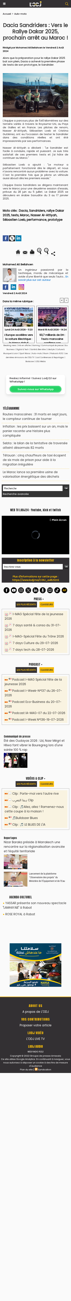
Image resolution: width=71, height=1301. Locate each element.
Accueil (7, 13)
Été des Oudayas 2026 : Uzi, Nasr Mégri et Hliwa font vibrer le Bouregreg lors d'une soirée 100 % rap (34, 745)
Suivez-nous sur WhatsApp (36, 389)
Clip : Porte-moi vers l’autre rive (35, 793)
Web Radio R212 (35, 1051)
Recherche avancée (16, 494)
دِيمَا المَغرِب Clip (22, 800)
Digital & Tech (22, 349)
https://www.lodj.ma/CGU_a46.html (35, 580)
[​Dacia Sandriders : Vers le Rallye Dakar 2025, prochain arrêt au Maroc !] (35, 74)
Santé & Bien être (38, 349)
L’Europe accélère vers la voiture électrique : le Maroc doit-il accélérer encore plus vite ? (18, 337)
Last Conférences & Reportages (50, 357)
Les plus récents (26, 604)
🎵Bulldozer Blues (25, 818)
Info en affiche (24, 345)
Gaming (36, 345)
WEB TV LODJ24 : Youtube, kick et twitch (35, 510)
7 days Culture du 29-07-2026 (35, 643)
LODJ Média (41, 361)
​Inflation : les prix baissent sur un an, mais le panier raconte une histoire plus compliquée (35, 431)
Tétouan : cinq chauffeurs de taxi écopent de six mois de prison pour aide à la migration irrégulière (34, 460)
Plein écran (59, 520)
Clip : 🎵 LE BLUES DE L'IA (28, 824)
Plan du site (26, 1069)
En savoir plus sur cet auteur (43, 278)
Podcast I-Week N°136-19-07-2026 (38, 720)
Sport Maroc (24, 353)
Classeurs (46, 604)
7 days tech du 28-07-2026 (33, 650)
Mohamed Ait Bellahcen (29, 47)
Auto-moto (20, 13)
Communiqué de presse (53, 345)
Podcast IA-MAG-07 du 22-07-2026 (38, 713)
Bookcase (30, 361)
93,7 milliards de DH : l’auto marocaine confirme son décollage (52, 337)
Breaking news (9, 345)
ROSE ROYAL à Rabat (20, 914)
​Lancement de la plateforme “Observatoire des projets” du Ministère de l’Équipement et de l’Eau (47, 877)
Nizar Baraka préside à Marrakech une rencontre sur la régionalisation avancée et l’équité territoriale (34, 846)
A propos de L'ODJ (35, 1012)
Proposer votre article (36, 1025)
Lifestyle (51, 349)
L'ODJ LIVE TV (35, 1039)
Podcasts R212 (56, 353)
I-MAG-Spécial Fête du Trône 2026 (38, 636)
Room (46, 353)
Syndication (44, 1069)
